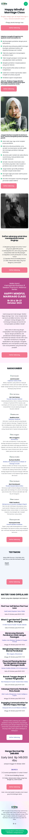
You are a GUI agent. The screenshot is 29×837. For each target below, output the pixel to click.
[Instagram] (13, 823)
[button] (2, 566)
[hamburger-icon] (26, 4)
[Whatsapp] (15, 823)
